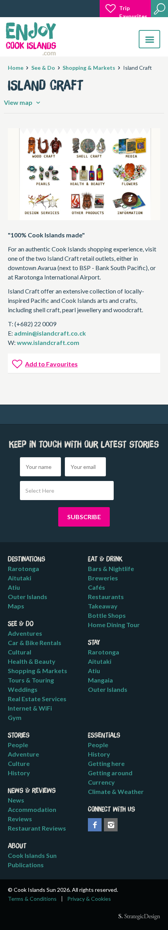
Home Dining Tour (114, 624)
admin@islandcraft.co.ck (50, 333)
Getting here (106, 763)
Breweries (103, 578)
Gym (14, 717)
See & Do (43, 67)
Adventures (25, 633)
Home (15, 67)
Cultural (19, 652)
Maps (16, 606)
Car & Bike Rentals (34, 642)
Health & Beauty (31, 661)
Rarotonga (23, 568)
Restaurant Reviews (37, 828)
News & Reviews (32, 790)
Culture (19, 763)
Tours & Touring (31, 680)
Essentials (104, 735)
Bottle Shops (107, 615)
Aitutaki (19, 578)
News (16, 800)
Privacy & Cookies (89, 899)
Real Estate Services (37, 698)
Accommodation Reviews (32, 814)
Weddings (23, 689)
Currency (101, 782)
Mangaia (100, 680)
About (17, 846)
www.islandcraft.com (48, 342)
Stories (19, 735)
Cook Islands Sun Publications (32, 860)
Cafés (96, 587)
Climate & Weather (116, 791)
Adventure (23, 754)
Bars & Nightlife (111, 568)
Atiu (14, 587)
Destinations (26, 559)
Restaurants (106, 596)
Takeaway (103, 606)
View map (19, 102)
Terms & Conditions (32, 899)
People (18, 744)
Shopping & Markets (89, 67)
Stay (94, 642)
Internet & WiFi (30, 708)
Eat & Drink (105, 559)
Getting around (110, 772)
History (19, 772)
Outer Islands (27, 596)
